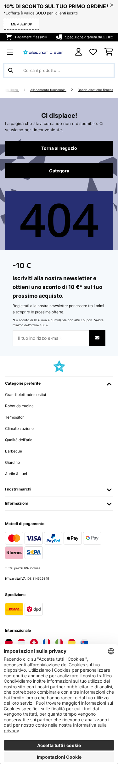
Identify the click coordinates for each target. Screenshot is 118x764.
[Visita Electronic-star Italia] (59, 642)
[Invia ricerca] (10, 70)
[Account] (78, 52)
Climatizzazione (19, 428)
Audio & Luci (16, 473)
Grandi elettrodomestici (25, 394)
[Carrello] (108, 52)
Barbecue (13, 451)
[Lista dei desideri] (93, 52)
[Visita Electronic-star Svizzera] (34, 642)
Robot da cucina (19, 406)
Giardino (12, 462)
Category (59, 170)
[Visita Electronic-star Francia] (46, 642)
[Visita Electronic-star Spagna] (72, 642)
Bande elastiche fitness (95, 90)
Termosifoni (15, 417)
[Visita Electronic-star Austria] (21, 642)
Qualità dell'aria (18, 439)
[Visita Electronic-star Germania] (9, 642)
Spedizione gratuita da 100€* (89, 37)
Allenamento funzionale (48, 90)
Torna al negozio (59, 148)
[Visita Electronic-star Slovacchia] (84, 642)
